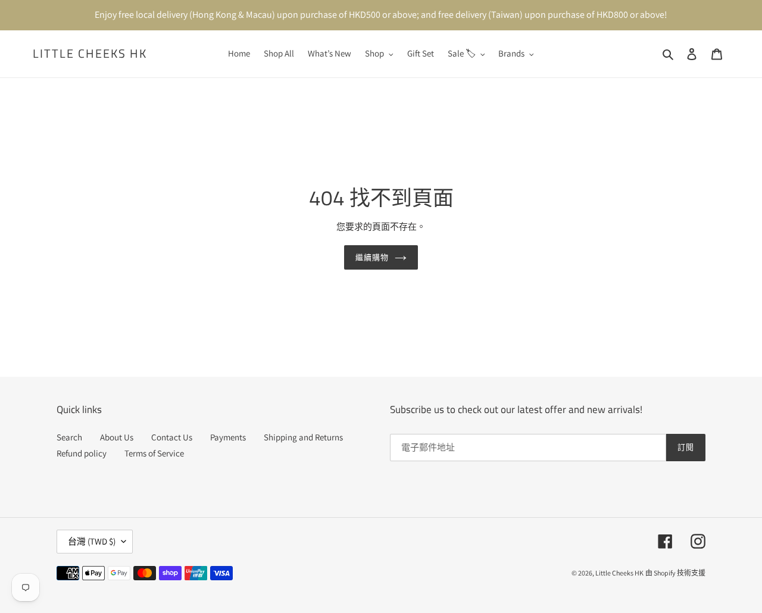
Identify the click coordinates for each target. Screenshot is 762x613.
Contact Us (171, 437)
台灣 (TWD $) (91, 541)
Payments (228, 437)
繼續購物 (372, 257)
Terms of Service (154, 453)
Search (69, 437)
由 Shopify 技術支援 (675, 572)
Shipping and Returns (303, 437)
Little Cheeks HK (90, 53)
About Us (116, 437)
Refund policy (82, 453)
